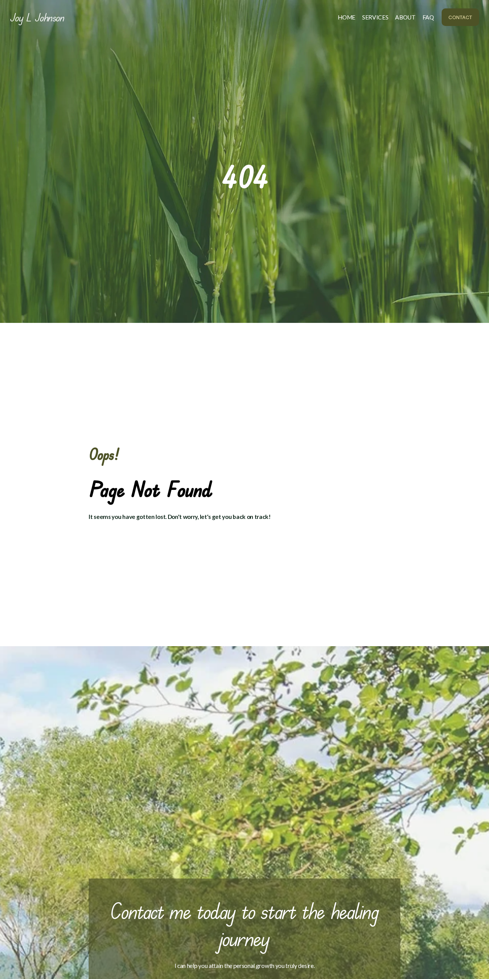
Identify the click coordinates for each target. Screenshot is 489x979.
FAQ (428, 17)
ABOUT (405, 17)
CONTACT (460, 17)
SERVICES (375, 17)
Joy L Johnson (37, 17)
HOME (346, 17)
